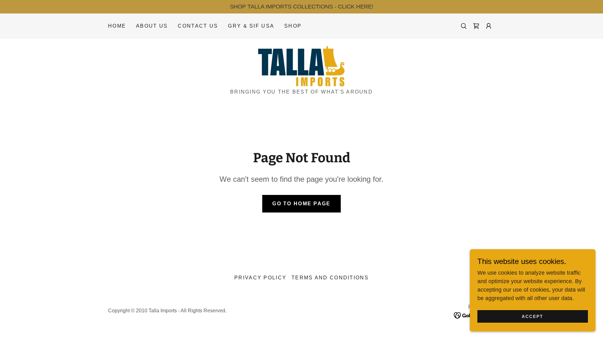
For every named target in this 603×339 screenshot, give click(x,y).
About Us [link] (152, 26)
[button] (488, 26)
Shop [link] (293, 26)
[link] (476, 26)
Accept (532, 316)
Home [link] (117, 26)
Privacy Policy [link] (260, 277)
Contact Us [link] (198, 26)
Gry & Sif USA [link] (251, 26)
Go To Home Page (301, 203)
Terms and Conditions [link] (330, 277)
